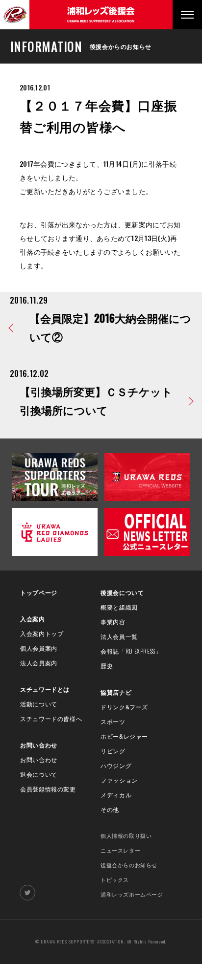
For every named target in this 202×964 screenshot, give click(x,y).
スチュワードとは (45, 689)
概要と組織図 (119, 607)
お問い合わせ (38, 745)
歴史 (107, 665)
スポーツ (113, 721)
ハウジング (116, 765)
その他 (110, 809)
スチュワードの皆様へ (51, 718)
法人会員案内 (38, 662)
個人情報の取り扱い (126, 835)
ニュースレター (120, 850)
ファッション (119, 780)
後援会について (122, 592)
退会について (38, 774)
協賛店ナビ (116, 692)
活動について (38, 704)
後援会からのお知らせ (129, 865)
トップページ (38, 592)
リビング (113, 750)
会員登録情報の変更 (48, 789)
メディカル (116, 794)
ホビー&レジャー (124, 736)
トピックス (115, 879)
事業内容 (113, 621)
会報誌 (131, 651)
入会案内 (32, 618)
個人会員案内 (38, 648)
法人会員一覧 (119, 636)
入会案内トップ (41, 633)
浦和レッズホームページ (132, 894)
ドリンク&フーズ (124, 706)
